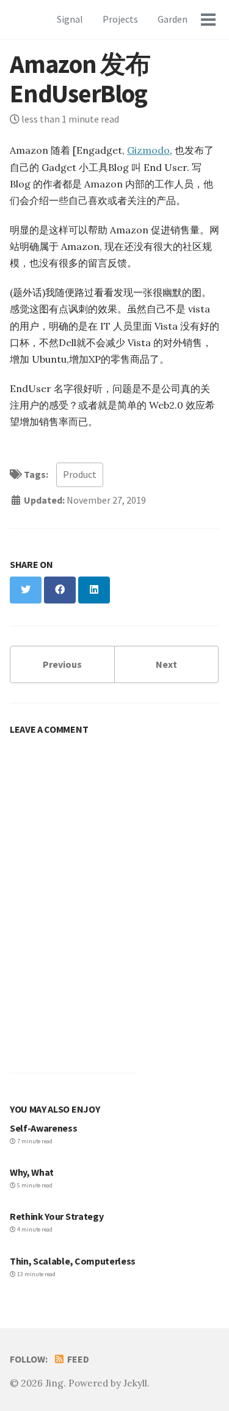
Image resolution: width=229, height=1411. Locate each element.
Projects (120, 19)
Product (79, 474)
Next (166, 664)
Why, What (32, 1172)
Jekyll (135, 1383)
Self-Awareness (44, 1128)
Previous (62, 664)
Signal (70, 19)
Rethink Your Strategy (56, 1216)
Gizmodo (148, 150)
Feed (77, 1359)
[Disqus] (114, 895)
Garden (172, 19)
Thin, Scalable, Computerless (73, 1261)
